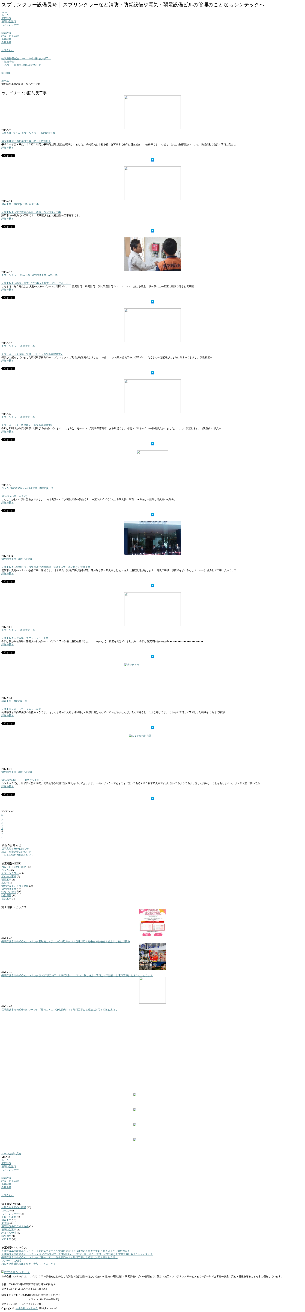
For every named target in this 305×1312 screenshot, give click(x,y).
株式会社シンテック (27, 1308)
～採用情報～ (8, 61)
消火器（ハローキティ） (15, 496)
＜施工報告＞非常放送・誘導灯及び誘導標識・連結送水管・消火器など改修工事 (45, 567)
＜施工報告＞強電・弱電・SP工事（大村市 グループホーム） (36, 283)
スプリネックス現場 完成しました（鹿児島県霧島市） (32, 354)
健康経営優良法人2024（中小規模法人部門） (26, 58)
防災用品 (6, 895)
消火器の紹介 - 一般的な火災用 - (22, 780)
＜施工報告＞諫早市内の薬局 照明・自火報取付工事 (31, 212)
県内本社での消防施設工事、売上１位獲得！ (26, 141)
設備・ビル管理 (10, 36)
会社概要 (6, 39)
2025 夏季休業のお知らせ (16, 852)
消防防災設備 (8, 21)
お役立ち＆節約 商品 (13, 867)
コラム (16, 133)
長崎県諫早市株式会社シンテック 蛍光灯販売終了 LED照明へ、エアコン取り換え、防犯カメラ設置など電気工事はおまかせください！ (77, 975)
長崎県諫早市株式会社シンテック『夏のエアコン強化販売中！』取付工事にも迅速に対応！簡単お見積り (59, 1009)
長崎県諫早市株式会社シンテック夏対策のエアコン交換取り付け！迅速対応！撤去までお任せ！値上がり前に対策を (65, 941)
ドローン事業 (8, 876)
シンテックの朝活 (11, 1260)
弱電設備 (6, 33)
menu (4, 12)
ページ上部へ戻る (11, 1153)
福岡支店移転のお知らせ (15, 848)
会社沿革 (6, 42)
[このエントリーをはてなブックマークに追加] (152, 160)
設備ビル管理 (25, 559)
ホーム (5, 15)
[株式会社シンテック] (152, 1272)
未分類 (5, 883)
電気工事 (34, 204)
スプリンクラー (10, 24)
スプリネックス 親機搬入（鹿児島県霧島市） (27, 425)
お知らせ (6, 133)
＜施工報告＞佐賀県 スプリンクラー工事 (24, 638)
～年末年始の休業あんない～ (17, 855)
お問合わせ (7, 50)
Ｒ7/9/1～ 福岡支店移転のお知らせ (21, 65)
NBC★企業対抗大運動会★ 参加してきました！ (28, 1264)
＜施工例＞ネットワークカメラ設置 (21, 709)
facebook (5, 73)
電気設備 (6, 18)
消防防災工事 (47, 133)
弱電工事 (6, 204)
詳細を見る (7, 147)
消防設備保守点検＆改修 (23, 488)
